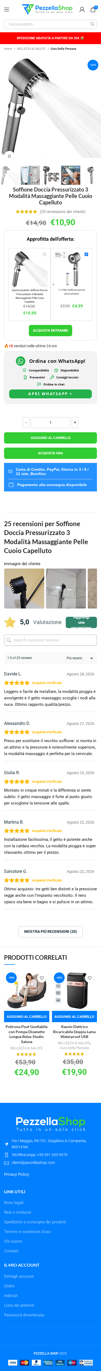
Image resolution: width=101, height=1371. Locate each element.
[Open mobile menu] (6, 9)
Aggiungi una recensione (81, 622)
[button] (26, 1016)
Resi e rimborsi (17, 1212)
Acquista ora (50, 453)
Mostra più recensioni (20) (50, 931)
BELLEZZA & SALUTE (31, 49)
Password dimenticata (24, 1315)
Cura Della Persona (63, 49)
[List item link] (50, 1155)
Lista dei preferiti (19, 1305)
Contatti (11, 1251)
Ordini (9, 1286)
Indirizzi (11, 1295)
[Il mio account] (82, 9)
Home (8, 49)
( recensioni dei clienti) (62, 211)
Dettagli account (19, 1276)
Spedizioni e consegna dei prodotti (35, 1222)
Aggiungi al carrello (51, 438)
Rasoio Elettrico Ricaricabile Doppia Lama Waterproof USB (74, 1032)
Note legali (14, 1202)
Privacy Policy (16, 1174)
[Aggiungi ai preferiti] (42, 978)
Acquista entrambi (50, 330)
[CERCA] (92, 24)
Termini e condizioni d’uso (27, 1231)
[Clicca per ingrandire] (9, 156)
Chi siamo (13, 1241)
